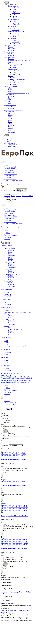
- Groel (14, 14)
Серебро (10, 433)
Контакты (7, 237)
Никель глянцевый (23, 428)
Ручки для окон (9, 52)
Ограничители (13, 69)
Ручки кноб (12, 26)
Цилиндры (7, 99)
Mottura (10, 127)
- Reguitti (14, 16)
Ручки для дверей (10, 4)
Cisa (9, 117)
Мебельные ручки (10, 45)
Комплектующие (9, 57)
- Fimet (14, 9)
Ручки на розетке (13, 6)
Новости (7, 239)
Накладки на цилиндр (15, 64)
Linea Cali (11, 50)
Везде (6, 165)
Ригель (10, 76)
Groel (10, 123)
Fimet (10, 54)
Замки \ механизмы (10, 86)
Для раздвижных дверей (16, 31)
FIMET (10, 276)
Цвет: (2, 466)
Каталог (6, 244)
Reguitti (10, 128)
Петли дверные (9, 94)
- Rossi (14, 11)
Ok (2, 622)
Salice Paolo (11, 48)
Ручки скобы (12, 38)
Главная (7, 401)
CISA (10, 101)
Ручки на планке (13, 19)
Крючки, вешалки (10, 105)
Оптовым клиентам (10, 235)
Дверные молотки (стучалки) (13, 110)
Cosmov (10, 47)
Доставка (7, 233)
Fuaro (10, 122)
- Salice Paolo (16, 13)
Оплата (6, 232)
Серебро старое (19, 435)
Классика (6, 420)
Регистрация (12, 146)
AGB (9, 88)
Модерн (5, 422)
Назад (7, 2)
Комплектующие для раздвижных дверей (17, 312)
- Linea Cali (15, 8)
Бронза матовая (19, 426)
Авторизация (12, 145)
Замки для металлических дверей (18, 93)
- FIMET (14, 33)
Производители (9, 111)
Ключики (11, 59)
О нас (6, 230)
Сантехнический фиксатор (16, 79)
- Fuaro (14, 18)
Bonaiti (10, 89)
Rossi (9, 91)
